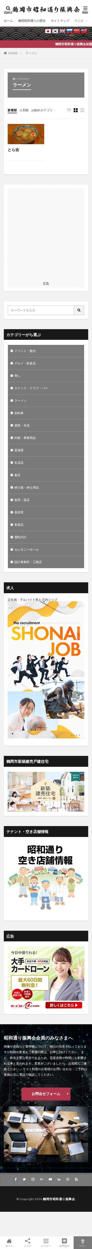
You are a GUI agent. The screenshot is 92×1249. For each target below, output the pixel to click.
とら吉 (13, 149)
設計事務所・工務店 (28, 562)
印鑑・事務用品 (25, 438)
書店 (17, 475)
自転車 (19, 413)
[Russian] (69, 31)
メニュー (46, 1245)
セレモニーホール (26, 549)
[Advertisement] (46, 233)
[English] (62, 31)
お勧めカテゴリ (42, 110)
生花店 (19, 462)
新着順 (12, 110)
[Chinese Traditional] (84, 31)
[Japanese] (48, 31)
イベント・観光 (25, 351)
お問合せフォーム (46, 1093)
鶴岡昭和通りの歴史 (32, 21)
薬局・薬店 (22, 500)
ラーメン (31, 53)
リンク (79, 21)
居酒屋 (19, 450)
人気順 (24, 110)
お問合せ (64, 1245)
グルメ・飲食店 (25, 363)
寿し (17, 376)
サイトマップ (60, 21)
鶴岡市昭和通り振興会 (59, 1199)
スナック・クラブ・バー (31, 388)
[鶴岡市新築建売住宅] (46, 810)
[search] (79, 310)
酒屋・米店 (22, 425)
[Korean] (55, 31)
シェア (27, 1245)
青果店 (19, 525)
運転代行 (20, 537)
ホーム (8, 21)
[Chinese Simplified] (76, 31)
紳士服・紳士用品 (26, 487)
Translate (81, 36)
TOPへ (82, 1245)
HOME (13, 53)
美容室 (19, 512)
